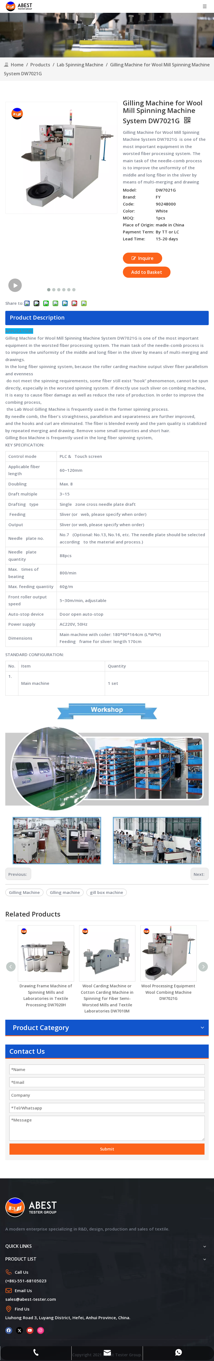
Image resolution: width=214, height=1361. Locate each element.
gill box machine (106, 892)
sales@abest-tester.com (30, 1299)
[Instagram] (40, 1330)
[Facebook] (8, 1330)
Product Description (37, 317)
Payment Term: (138, 232)
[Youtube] (29, 1330)
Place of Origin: (138, 225)
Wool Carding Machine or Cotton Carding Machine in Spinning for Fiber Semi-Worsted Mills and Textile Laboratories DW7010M (107, 998)
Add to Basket (146, 272)
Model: (130, 190)
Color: (129, 211)
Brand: (129, 197)
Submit (107, 1149)
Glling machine (65, 892)
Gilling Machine (24, 892)
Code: (128, 204)
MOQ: (128, 218)
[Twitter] (19, 1330)
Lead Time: (134, 238)
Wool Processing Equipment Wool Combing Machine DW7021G (168, 992)
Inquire (146, 258)
